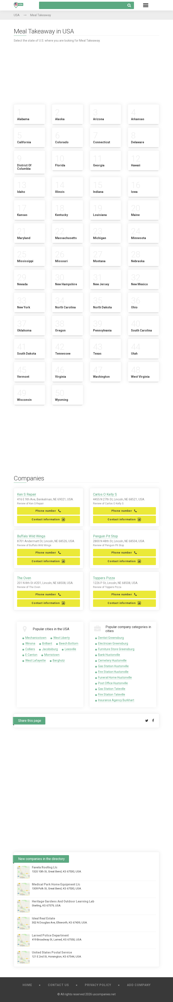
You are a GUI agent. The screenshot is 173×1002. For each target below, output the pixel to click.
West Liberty (61, 637)
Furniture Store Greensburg (116, 649)
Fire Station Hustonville (113, 671)
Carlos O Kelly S (105, 494)
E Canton (31, 654)
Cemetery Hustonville (112, 660)
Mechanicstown (35, 637)
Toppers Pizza (104, 578)
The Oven (24, 578)
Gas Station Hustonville (113, 666)
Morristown (51, 654)
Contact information (46, 519)
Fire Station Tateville (111, 694)
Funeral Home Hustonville (115, 677)
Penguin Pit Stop (105, 536)
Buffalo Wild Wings (31, 536)
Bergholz (59, 660)
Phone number (45, 510)
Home (27, 985)
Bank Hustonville (109, 654)
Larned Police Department (50, 935)
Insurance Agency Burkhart (116, 700)
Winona (30, 643)
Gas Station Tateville (111, 688)
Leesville (70, 649)
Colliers (30, 649)
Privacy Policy (98, 985)
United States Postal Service (52, 952)
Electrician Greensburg (113, 643)
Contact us (58, 985)
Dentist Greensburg (111, 637)
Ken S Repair (26, 494)
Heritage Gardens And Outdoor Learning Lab (63, 901)
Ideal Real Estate (43, 918)
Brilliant (47, 643)
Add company (139, 985)
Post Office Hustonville (113, 683)
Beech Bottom (68, 643)
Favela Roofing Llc (44, 867)
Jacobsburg (50, 649)
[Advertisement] (86, 71)
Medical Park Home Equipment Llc (56, 884)
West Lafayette (35, 660)
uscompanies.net (104, 994)
